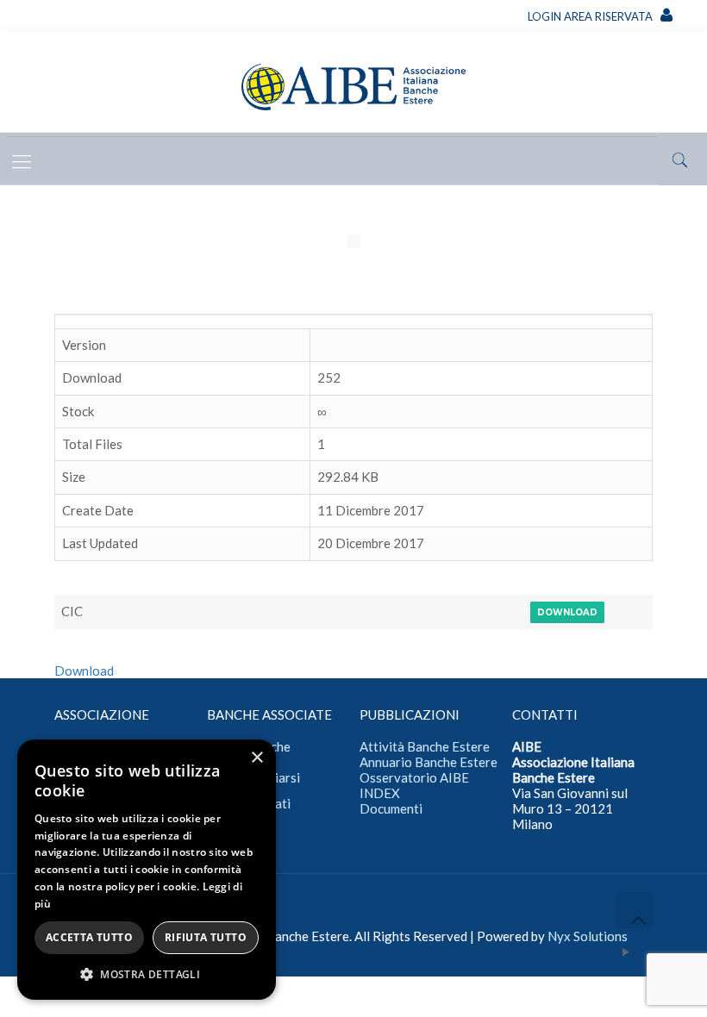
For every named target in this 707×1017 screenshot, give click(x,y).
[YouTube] (626, 951)
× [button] (256, 758)
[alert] (146, 869)
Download (567, 612)
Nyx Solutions (587, 936)
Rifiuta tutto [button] (206, 937)
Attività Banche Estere (425, 746)
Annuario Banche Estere (428, 762)
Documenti (391, 808)
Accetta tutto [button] (89, 937)
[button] (146, 974)
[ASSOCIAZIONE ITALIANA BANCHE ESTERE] (353, 84)
